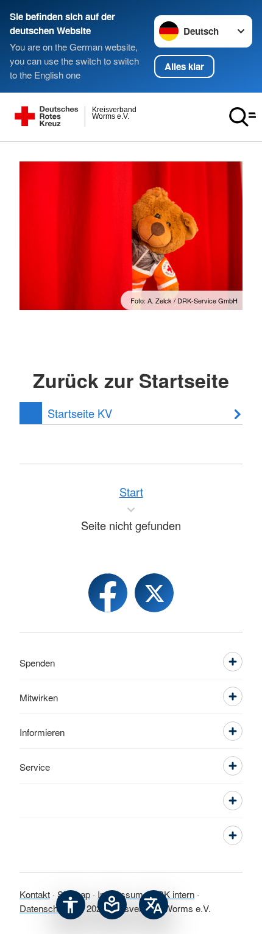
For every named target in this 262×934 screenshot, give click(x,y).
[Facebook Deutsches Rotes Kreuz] (107, 592)
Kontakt (34, 893)
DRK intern (172, 893)
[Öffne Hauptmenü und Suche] (242, 117)
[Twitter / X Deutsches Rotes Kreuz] (154, 592)
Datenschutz (44, 908)
